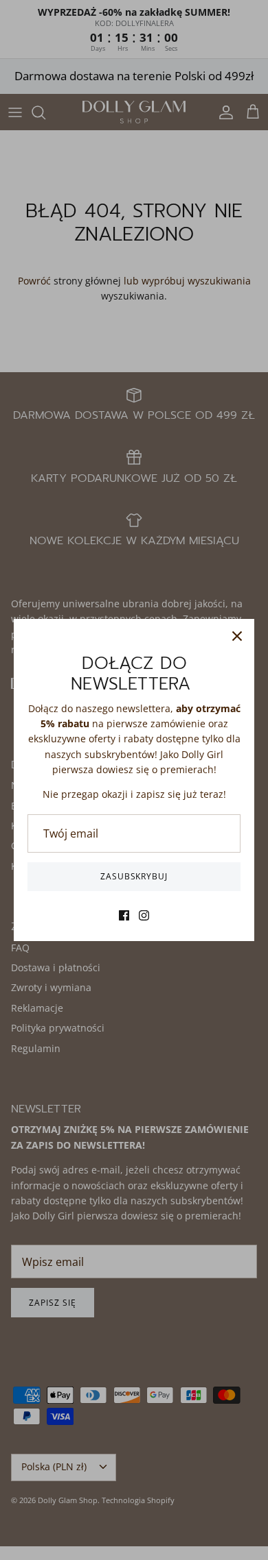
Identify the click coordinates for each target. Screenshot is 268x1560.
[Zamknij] (237, 636)
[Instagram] (144, 915)
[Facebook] (124, 915)
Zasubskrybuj (134, 876)
